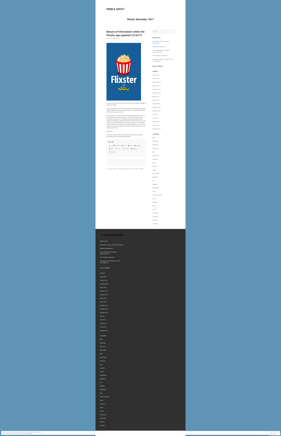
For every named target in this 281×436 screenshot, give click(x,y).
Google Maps (156, 173)
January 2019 (156, 96)
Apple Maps (155, 141)
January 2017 (156, 125)
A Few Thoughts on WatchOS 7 (160, 55)
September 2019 (157, 93)
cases (154, 162)
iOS (130, 168)
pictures (154, 209)
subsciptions (156, 213)
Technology (155, 216)
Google (154, 170)
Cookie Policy (29, 433)
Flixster (123, 103)
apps (112, 168)
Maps (154, 191)
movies (114, 168)
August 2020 (156, 85)
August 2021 (156, 75)
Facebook (155, 166)
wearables (155, 223)
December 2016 (156, 129)
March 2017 (156, 118)
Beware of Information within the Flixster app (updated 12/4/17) (125, 33)
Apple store (155, 144)
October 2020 (156, 78)
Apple (154, 137)
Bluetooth (155, 159)
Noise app (155, 202)
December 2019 (156, 89)
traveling (155, 220)
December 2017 (156, 103)
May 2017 (155, 114)
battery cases (156, 155)
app (122, 168)
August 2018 (156, 100)
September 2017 (157, 111)
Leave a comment (139, 168)
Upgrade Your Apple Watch (159, 46)
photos (154, 205)
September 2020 (157, 82)
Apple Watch (156, 148)
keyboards (155, 184)
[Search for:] (164, 31)
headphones (155, 177)
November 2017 (157, 107)
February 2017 (156, 121)
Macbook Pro (156, 188)
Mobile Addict (115, 9)
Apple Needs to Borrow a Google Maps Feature (111, 244)
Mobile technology (157, 195)
